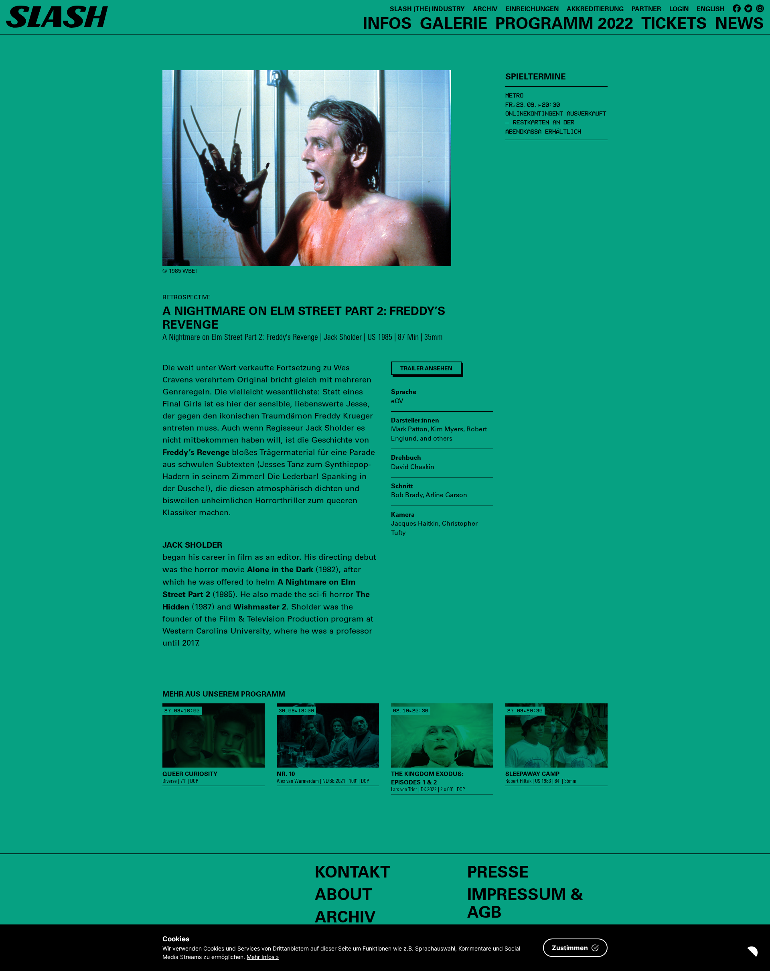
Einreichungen (532, 8)
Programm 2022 (564, 22)
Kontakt (352, 871)
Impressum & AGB (525, 902)
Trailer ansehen (426, 368)
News (739, 22)
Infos (387, 22)
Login (679, 8)
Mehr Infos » (263, 956)
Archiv (485, 8)
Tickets (674, 22)
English (711, 8)
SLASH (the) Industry (427, 8)
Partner (646, 8)
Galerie (453, 22)
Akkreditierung (595, 8)
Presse (498, 871)
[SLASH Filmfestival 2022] (57, 20)
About (343, 893)
